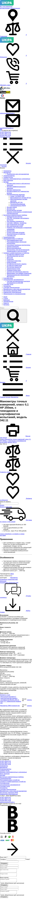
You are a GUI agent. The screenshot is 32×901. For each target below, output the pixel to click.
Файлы (28, 610)
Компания (6, 300)
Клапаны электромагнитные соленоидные (13, 772)
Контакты (6, 304)
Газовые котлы (4, 770)
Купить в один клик (6, 507)
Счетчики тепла (5, 786)
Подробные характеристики (9, 579)
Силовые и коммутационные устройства (13, 781)
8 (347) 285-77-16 (5, 133)
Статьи (5, 298)
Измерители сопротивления (9, 794)
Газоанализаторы (5, 778)
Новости (6, 303)
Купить (2, 505)
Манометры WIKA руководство (10, 705)
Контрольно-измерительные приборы (12, 777)
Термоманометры (5, 769)
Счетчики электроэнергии (8, 789)
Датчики (2, 775)
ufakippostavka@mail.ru (7, 113)
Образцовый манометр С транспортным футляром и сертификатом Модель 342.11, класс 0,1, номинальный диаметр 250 (10, 700)
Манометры (14, 577)
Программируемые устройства (10, 780)
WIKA (12, 574)
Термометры (4, 766)
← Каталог (3, 166)
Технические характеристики (9, 582)
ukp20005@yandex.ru (6, 128)
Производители (8, 301)
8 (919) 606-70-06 (5, 135)
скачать (29, 700)
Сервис (2, 612)
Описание (3, 581)
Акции (5, 297)
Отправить (4, 863)
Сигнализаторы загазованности (10, 784)
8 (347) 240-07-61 (5, 132)
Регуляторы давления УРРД (9, 792)
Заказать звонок (5, 137)
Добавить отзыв (5, 695)
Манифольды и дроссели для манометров (13, 791)
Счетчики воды (4, 783)
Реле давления (5, 773)
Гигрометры (4, 788)
